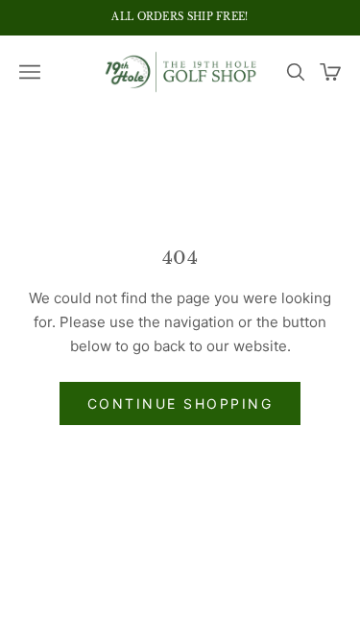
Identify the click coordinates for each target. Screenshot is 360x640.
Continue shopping (180, 403)
